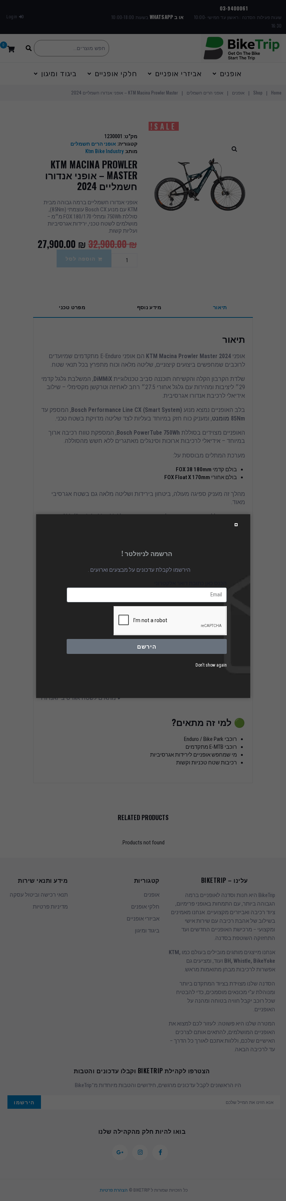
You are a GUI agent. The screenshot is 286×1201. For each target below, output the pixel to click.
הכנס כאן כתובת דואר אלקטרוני (190, 583)
